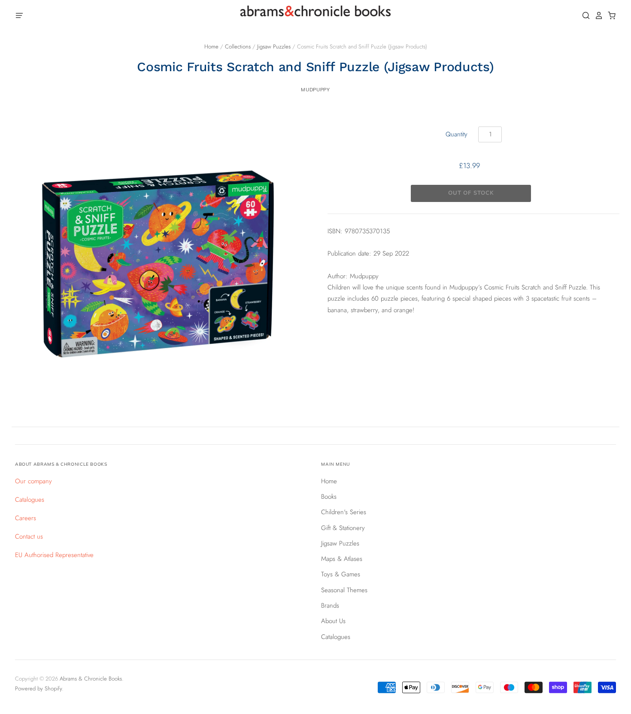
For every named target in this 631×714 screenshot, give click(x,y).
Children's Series (343, 512)
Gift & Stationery (343, 528)
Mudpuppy (315, 90)
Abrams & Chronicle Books (91, 679)
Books (329, 496)
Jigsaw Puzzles (274, 46)
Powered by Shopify (38, 688)
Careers (25, 518)
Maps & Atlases (341, 558)
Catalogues (29, 499)
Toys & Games (340, 574)
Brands (330, 605)
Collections (238, 46)
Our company (33, 481)
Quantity (456, 134)
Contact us (29, 536)
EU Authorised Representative (54, 555)
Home (211, 46)
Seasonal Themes (344, 590)
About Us (333, 621)
